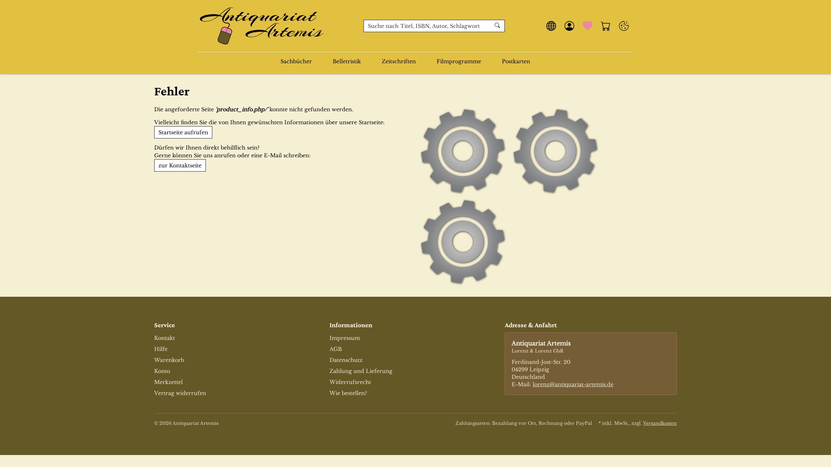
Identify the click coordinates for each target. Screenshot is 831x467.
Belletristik (347, 61)
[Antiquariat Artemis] (262, 25)
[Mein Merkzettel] (587, 26)
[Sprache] (551, 26)
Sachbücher (296, 61)
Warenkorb (169, 360)
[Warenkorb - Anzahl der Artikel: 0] (606, 26)
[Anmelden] (569, 26)
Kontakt (164, 338)
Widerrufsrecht (350, 382)
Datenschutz (346, 360)
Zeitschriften (399, 61)
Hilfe (160, 349)
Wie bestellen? (348, 393)
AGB (335, 349)
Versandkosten (660, 423)
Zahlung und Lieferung (360, 371)
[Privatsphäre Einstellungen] (624, 26)
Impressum (344, 338)
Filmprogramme (459, 61)
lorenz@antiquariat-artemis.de (573, 384)
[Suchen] (498, 26)
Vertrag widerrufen (180, 393)
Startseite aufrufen (183, 132)
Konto (162, 371)
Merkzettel (168, 382)
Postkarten (516, 61)
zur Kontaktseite (180, 165)
